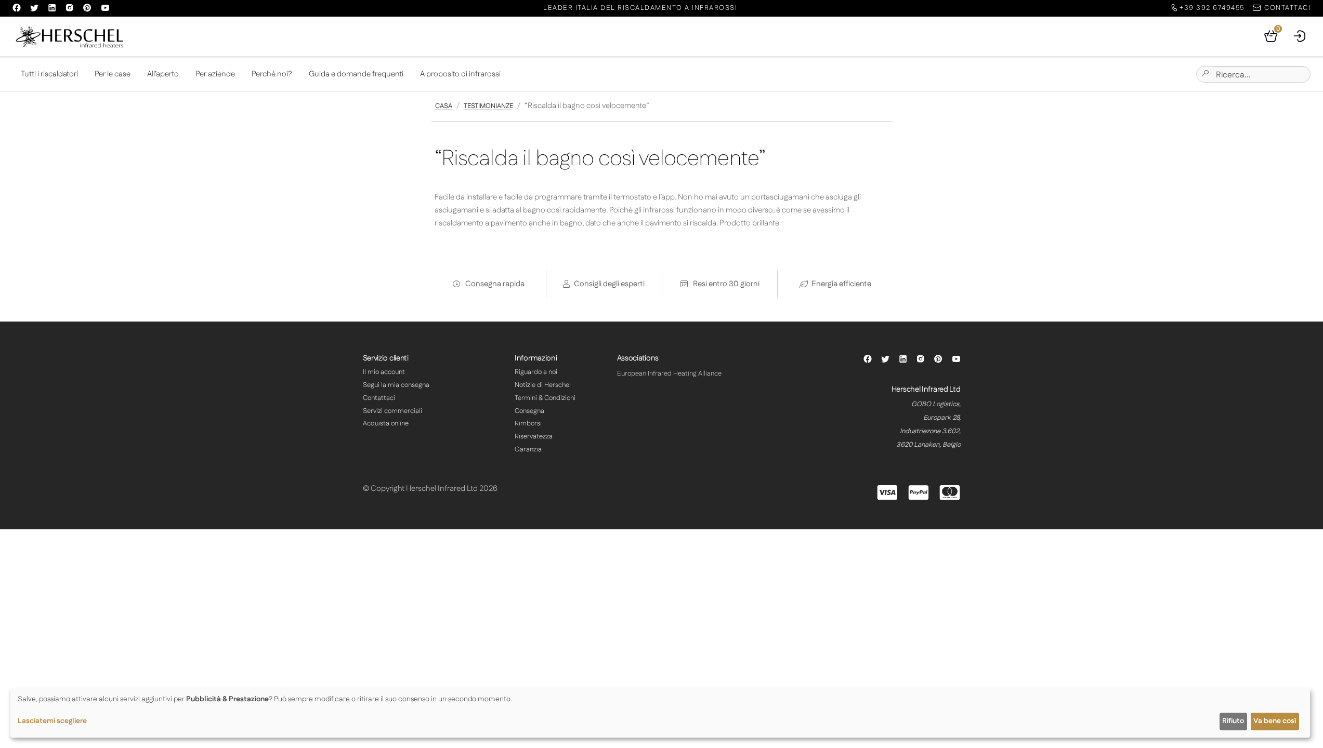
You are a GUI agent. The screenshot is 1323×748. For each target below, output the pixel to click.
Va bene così (1274, 721)
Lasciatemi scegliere (52, 721)
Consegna (529, 411)
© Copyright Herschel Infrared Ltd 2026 (430, 488)
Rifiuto (1233, 721)
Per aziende (215, 74)
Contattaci (379, 398)
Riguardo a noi (536, 372)
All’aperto (163, 74)
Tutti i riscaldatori (49, 74)
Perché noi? (272, 74)
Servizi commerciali (392, 411)
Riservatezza (534, 436)
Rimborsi (528, 423)
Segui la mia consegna (396, 385)
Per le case (112, 74)
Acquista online (386, 423)
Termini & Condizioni (545, 398)
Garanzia (528, 449)
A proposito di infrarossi (460, 74)
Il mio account (384, 372)
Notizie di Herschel (543, 385)
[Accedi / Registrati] (1300, 36)
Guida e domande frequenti (356, 74)
